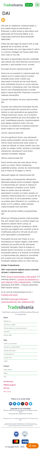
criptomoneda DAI (9, 302)
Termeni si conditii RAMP (12, 347)
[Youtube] (26, 403)
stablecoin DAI (28, 302)
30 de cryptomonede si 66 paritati (21, 276)
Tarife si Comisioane (10, 344)
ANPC (6, 361)
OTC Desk (7, 391)
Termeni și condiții (9, 325)
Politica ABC (8, 335)
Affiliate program (9, 385)
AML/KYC (7, 332)
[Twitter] (18, 403)
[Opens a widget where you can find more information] (32, 446)
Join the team (8, 381)
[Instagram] (22, 403)
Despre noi (7, 321)
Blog (5, 373)
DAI (19, 302)
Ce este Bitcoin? (9, 354)
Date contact (8, 370)
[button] (37, 5)
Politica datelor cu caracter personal (15, 328)
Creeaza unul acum (9, 295)
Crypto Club (8, 358)
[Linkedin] (14, 403)
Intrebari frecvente (9, 351)
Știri (5, 377)
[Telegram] (30, 403)
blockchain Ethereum (18, 299)
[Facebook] (10, 403)
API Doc (6, 388)
